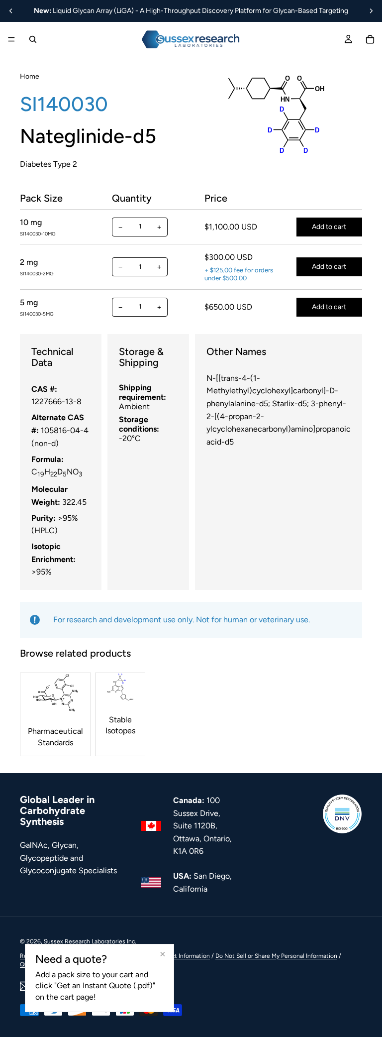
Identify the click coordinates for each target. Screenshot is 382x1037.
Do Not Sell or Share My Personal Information (276, 955)
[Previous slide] (11, 11)
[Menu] (11, 39)
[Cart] (370, 39)
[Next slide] (371, 11)
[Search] (33, 39)
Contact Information (182, 955)
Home (29, 76)
